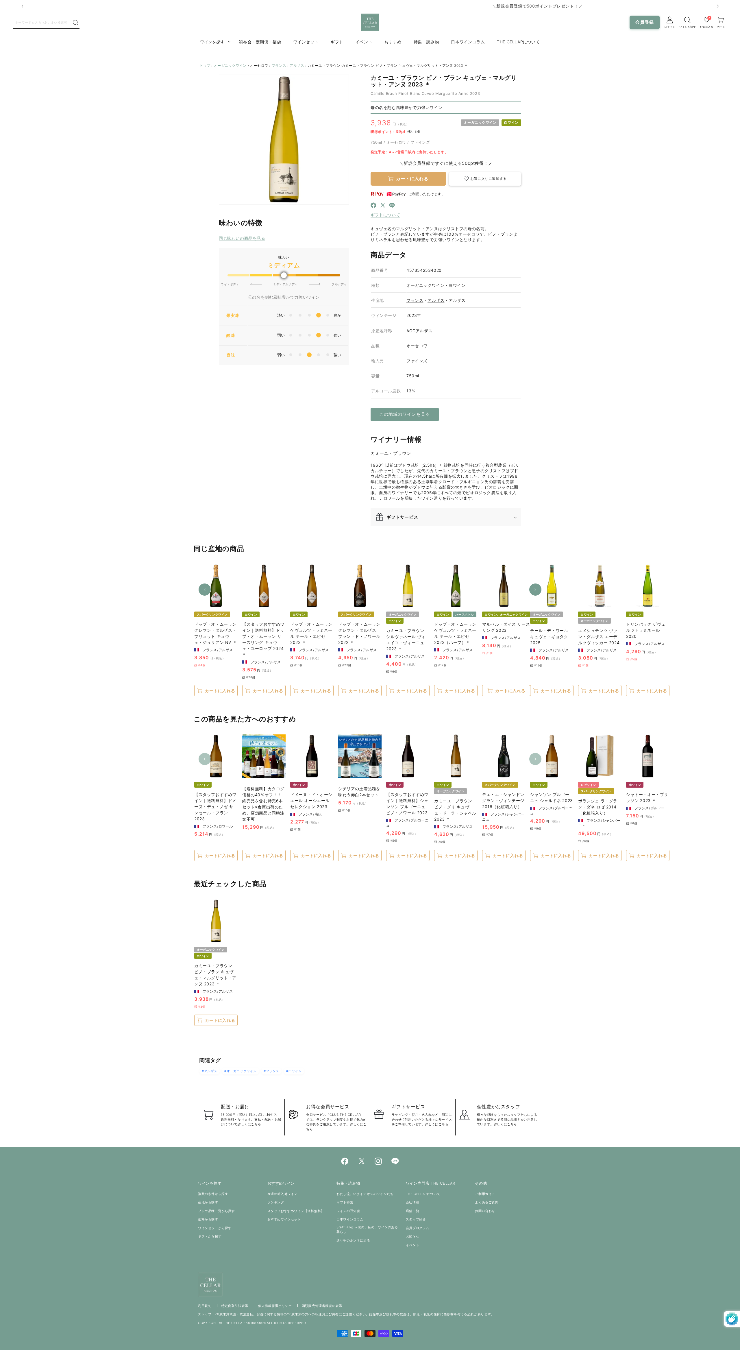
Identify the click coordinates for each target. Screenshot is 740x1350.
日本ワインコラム (349, 1219)
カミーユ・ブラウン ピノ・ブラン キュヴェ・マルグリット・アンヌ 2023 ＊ (215, 974)
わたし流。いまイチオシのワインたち (364, 1194)
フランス (279, 65)
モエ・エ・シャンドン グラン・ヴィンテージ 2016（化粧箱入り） (503, 800)
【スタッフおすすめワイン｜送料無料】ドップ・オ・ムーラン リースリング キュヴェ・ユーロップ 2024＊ (263, 639)
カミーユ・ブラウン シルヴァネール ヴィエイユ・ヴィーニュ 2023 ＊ (406, 639)
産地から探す (208, 1202)
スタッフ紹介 (416, 1219)
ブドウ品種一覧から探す (216, 1211)
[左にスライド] (204, 589)
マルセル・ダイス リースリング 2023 (506, 627)
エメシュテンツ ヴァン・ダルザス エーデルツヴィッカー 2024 (598, 636)
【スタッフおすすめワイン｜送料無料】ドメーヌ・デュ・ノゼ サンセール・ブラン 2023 (215, 806)
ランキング (275, 1202)
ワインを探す (687, 26)
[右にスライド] (535, 589)
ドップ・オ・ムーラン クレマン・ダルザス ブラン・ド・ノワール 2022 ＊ (359, 633)
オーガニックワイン (230, 65)
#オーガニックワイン (240, 1071)
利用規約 (205, 1306)
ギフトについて (385, 214)
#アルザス (209, 1071)
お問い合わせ (485, 1211)
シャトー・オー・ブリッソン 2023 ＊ (647, 797)
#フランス (271, 1071)
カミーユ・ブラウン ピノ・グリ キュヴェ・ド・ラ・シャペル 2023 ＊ (455, 809)
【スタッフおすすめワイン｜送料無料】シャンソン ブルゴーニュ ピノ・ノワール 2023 (407, 803)
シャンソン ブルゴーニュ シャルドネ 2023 (551, 797)
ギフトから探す (209, 1236)
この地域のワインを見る (404, 414)
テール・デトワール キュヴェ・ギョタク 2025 (549, 636)
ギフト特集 (344, 1202)
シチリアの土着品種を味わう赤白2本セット (359, 791)
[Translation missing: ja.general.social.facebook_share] (373, 206)
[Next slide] (717, 6)
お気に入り (707, 26)
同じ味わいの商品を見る (242, 238)
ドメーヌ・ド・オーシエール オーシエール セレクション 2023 (311, 800)
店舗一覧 (412, 1211)
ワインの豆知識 (348, 1211)
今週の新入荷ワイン (282, 1194)
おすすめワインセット (284, 1219)
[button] (485, 179)
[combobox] (42, 22)
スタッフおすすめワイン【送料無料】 (295, 1211)
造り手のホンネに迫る (353, 1240)
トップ (204, 65)
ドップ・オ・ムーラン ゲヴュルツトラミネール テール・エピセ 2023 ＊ (311, 633)
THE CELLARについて (423, 1194)
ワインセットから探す (215, 1228)
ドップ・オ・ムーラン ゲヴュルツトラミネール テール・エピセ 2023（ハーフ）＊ (455, 633)
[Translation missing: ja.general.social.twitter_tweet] (383, 206)
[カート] (687, 19)
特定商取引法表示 (235, 1306)
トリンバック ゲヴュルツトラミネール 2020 (645, 630)
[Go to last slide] (22, 6)
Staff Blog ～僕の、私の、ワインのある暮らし (367, 1229)
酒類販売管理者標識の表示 (322, 1306)
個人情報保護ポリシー (275, 1306)
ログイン (669, 26)
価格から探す (208, 1219)
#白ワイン (294, 1071)
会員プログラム (417, 1228)
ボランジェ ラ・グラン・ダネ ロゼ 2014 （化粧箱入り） (597, 806)
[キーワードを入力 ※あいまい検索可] (75, 22)
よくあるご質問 (486, 1202)
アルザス (297, 65)
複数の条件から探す (213, 1194)
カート (721, 26)
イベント (412, 1245)
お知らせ (412, 1236)
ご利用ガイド (485, 1194)
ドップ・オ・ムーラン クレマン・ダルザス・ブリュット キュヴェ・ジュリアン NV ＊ (215, 633)
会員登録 (644, 22)
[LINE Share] (392, 206)
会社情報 (412, 1202)
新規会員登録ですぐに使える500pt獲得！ (446, 163)
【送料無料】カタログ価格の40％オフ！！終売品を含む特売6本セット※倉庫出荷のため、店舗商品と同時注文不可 (263, 803)
